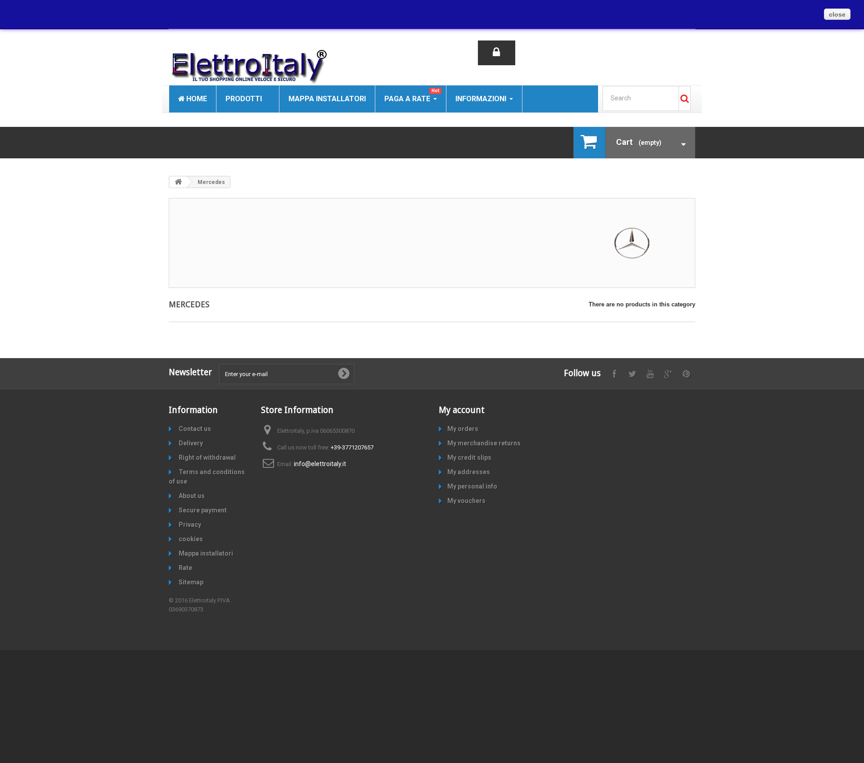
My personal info (472, 486)
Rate (184, 567)
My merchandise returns (484, 443)
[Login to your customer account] (496, 52)
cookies (190, 539)
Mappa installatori (205, 553)
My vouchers (466, 500)
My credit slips (469, 457)
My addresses (468, 472)
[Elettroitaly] (252, 67)
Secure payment (202, 510)
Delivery (190, 443)
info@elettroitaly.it (320, 463)
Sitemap (190, 582)
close (837, 14)
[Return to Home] (178, 182)
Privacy (189, 524)
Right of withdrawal (206, 457)
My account (462, 410)
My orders (462, 428)
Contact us (194, 428)
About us (191, 495)
